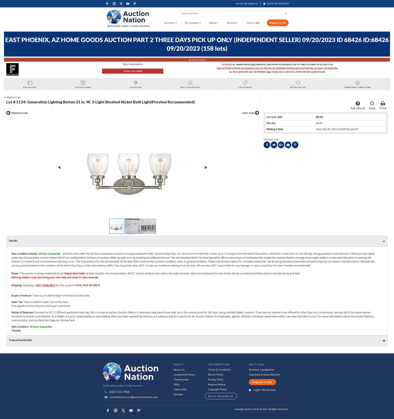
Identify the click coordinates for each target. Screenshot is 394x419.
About (212, 22)
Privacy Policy (215, 379)
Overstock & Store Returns (264, 374)
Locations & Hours (184, 374)
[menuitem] (169, 23)
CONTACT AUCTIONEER (132, 71)
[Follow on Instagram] (114, 3)
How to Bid (253, 22)
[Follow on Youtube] (127, 3)
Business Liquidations (261, 369)
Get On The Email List (247, 3)
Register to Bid (277, 22)
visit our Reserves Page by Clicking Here (52, 320)
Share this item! (271, 139)
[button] (132, 167)
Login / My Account (277, 3)
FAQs (177, 384)
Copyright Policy (217, 389)
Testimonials (181, 379)
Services (232, 22)
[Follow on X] (121, 3)
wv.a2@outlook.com (158, 257)
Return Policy (215, 374)
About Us (179, 369)
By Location (192, 22)
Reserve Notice (216, 384)
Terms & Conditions (219, 369)
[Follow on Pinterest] (134, 3)
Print (383, 108)
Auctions (169, 22)
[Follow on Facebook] (107, 3)
